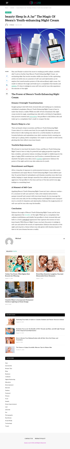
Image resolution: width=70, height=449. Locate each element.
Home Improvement (11, 404)
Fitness (7, 396)
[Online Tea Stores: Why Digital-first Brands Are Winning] (19, 264)
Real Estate (8, 418)
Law (6, 407)
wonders (28, 215)
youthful (39, 159)
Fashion (7, 390)
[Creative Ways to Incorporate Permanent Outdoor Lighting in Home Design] (19, 289)
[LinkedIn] (7, 85)
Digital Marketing (10, 379)
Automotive (8, 365)
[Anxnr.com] (35, 3)
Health (7, 401)
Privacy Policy (40, 438)
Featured (7, 393)
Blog (6, 371)
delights (14, 86)
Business (7, 374)
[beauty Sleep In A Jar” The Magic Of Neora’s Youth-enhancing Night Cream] (35, 48)
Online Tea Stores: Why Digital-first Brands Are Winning (17, 275)
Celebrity (7, 376)
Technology (8, 423)
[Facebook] (7, 76)
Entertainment (9, 385)
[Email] (7, 93)
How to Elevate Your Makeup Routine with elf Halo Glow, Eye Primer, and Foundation (37, 339)
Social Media (8, 420)
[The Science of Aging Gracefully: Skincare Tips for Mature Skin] (10, 349)
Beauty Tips (8, 368)
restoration (33, 117)
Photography (9, 415)
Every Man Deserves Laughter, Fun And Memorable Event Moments (49, 275)
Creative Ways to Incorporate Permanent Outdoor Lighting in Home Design (19, 301)
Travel (7, 426)
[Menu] (7, 3)
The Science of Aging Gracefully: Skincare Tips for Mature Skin (34, 347)
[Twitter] (7, 80)
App (6, 363)
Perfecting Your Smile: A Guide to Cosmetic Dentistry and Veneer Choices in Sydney (40, 319)
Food (6, 398)
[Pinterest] (7, 89)
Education (8, 382)
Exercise (7, 387)
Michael (12, 25)
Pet (6, 412)
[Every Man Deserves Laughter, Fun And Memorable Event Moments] (50, 264)
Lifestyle (8, 12)
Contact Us (29, 438)
